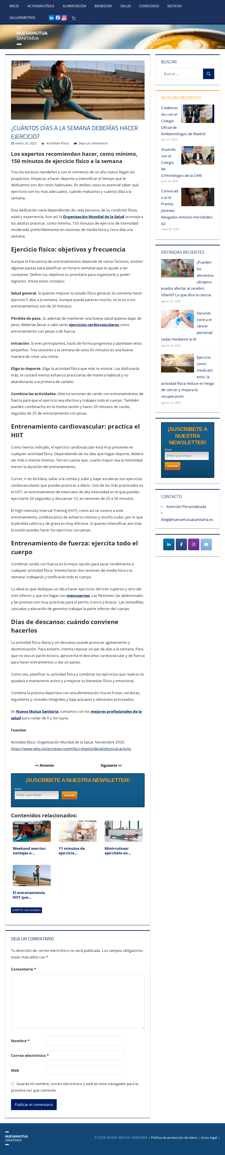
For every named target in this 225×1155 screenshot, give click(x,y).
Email (18, 789)
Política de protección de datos (174, 1137)
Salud (125, 6)
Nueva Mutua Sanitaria (37, 711)
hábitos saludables (26, 910)
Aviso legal (209, 1137)
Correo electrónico (30, 1055)
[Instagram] (64, 17)
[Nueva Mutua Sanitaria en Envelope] (206, 544)
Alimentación (74, 6)
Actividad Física (40, 6)
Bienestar (103, 6)
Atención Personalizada (186, 506)
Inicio (14, 6)
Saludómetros (22, 17)
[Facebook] (58, 17)
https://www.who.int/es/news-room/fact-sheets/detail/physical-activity (71, 748)
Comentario (23, 969)
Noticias (174, 6)
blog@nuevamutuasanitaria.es (187, 519)
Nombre (20, 1040)
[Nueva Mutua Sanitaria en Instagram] (193, 544)
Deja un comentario (93, 143)
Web (15, 1070)
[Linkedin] (51, 17)
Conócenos (149, 6)
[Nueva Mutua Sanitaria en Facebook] (181, 544)
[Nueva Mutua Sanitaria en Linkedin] (168, 544)
